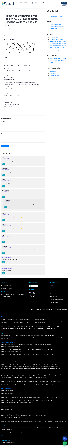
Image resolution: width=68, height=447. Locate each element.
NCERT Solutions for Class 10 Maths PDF (25, 354)
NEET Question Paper (55, 24)
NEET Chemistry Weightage (56, 337)
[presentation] (18, 65)
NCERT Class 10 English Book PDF (21, 397)
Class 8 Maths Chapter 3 (44, 381)
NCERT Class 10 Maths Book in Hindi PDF (42, 399)
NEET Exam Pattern (45, 337)
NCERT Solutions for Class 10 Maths (9, 364)
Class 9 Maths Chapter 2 (33, 374)
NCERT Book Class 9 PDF (6, 406)
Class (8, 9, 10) (33, 3)
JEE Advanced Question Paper (58, 58)
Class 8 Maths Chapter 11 (18, 384)
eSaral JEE (53, 71)
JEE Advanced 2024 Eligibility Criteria (25, 330)
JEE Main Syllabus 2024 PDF (55, 321)
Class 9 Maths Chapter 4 (55, 374)
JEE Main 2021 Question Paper (58, 50)
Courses (52, 291)
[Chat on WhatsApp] (65, 443)
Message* (3, 121)
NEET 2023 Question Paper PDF (20, 335)
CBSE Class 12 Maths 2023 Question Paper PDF (35, 414)
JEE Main (3, 319)
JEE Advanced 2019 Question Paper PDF (46, 328)
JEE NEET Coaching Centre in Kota (8, 442)
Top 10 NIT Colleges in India (44, 322)
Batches (64, 3)
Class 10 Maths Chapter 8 (41, 366)
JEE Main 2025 (54, 37)
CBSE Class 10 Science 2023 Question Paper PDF (33, 421)
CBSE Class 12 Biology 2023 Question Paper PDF (11, 417)
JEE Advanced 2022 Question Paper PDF (50, 326)
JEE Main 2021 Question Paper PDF (8, 321)
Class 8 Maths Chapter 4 (55, 381)
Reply (3, 163)
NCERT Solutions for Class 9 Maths (8, 374)
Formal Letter (10, 432)
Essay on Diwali (12, 427)
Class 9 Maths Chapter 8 (39, 375)
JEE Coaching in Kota (55, 14)
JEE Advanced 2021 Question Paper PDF (10, 328)
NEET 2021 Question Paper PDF (49, 335)
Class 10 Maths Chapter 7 (29, 366)
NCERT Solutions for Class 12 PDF (8, 344)
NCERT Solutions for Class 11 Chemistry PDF (11, 351)
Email (2, 138)
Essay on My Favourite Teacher (22, 427)
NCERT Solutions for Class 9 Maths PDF (24, 357)
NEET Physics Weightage (6, 338)
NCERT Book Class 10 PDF (7, 397)
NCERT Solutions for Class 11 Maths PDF (25, 349)
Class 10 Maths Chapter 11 (19, 368)
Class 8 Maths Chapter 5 (6, 383)
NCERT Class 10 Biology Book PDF (8, 402)
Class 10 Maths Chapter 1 (22, 364)
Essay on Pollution (49, 427)
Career (52, 285)
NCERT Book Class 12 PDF (7, 390)
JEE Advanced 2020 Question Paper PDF (28, 328)
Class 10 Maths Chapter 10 (7, 368)
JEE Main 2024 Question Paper (58, 43)
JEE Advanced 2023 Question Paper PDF (32, 326)
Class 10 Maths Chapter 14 (55, 368)
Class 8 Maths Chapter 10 (6, 384)
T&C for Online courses (56, 302)
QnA (2, 435)
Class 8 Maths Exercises (52, 384)
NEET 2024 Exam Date (56, 29)
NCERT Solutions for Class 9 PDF (8, 357)
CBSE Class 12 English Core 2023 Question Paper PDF (13, 414)
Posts (51, 288)
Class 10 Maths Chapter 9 (52, 366)
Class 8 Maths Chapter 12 (29, 384)
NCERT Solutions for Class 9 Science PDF (43, 357)
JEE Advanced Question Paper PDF (15, 326)
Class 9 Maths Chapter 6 (17, 375)
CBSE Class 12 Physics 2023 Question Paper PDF (12, 415)
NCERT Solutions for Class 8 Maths (8, 381)
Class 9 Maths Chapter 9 (50, 375)
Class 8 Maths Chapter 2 (33, 381)
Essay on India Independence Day (37, 427)
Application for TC (23, 432)
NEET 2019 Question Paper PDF (22, 337)
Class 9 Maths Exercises (41, 377)
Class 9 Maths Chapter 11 (18, 377)
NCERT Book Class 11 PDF (7, 393)
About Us (57, 3)
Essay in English (4, 427)
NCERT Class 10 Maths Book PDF (25, 399)
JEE (21, 3)
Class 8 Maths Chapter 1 (22, 381)
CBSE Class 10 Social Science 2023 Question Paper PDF (13, 422)
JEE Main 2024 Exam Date (6, 322)
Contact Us (50, 3)
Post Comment (4, 146)
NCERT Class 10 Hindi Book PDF (36, 397)
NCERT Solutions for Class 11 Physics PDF (44, 349)
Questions (53, 293)
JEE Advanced (4, 326)
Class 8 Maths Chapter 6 (17, 383)
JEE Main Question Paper (56, 39)
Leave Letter (16, 432)
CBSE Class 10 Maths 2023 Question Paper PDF (11, 421)
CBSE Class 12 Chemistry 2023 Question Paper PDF (34, 415)
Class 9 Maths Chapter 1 (22, 374)
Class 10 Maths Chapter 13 (43, 368)
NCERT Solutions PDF (7, 342)
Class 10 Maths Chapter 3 (45, 364)
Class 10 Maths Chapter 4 (57, 364)
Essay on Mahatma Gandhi (59, 427)
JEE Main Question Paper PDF (12, 319)
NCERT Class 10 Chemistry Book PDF (44, 400)
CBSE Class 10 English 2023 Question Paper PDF (55, 421)
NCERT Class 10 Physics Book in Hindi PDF (26, 400)
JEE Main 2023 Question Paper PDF (27, 319)
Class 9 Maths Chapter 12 (29, 377)
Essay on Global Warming (6, 429)
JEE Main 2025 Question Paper (58, 41)
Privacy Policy (54, 296)
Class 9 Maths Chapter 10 (6, 377)
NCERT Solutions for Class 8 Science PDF (43, 361)
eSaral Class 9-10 (54, 75)
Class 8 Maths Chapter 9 (50, 383)
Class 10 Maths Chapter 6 (18, 366)
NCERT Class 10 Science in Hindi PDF (9, 399)
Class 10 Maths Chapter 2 (34, 364)
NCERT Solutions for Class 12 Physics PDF (44, 344)
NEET (25, 3)
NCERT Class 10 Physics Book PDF (8, 400)
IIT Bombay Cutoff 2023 (32, 322)
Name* (2, 133)
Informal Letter (4, 432)
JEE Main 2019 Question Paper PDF (40, 321)
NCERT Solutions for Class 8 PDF (8, 361)
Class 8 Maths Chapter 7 (28, 383)
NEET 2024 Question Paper (57, 26)
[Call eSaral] (65, 439)
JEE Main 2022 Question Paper (58, 48)
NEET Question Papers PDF (7, 335)
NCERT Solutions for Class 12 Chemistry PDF (11, 346)
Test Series (42, 3)
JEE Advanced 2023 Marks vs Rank (8, 330)
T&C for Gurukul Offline (56, 299)
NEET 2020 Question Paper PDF (8, 337)
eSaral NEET (53, 73)
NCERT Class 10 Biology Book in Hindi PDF (26, 402)
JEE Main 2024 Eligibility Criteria (20, 322)
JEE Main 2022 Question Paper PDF (43, 319)
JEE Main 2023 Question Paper (58, 45)
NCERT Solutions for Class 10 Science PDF (44, 354)
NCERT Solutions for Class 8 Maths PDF (24, 361)
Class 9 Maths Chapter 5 (6, 375)
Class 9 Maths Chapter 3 (44, 374)
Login (64, 5)
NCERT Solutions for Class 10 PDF (8, 354)
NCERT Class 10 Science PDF (50, 397)
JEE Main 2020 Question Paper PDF (24, 321)
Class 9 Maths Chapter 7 (28, 375)
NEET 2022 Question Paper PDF (35, 335)
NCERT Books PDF (6, 388)
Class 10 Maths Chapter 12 (31, 368)
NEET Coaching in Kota (56, 16)
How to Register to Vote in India (7, 437)
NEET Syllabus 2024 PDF (35, 337)
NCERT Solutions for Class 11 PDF (8, 349)
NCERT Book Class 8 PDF (6, 409)
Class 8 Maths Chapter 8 (39, 383)
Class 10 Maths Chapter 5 (6, 366)
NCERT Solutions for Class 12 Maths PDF (25, 344)
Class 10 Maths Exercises (6, 369)
